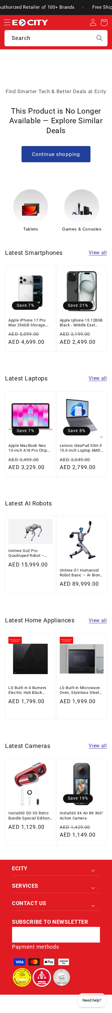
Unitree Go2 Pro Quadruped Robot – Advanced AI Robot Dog (30, 553)
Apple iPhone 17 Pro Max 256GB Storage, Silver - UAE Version (27, 323)
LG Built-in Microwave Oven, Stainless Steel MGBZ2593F (80, 690)
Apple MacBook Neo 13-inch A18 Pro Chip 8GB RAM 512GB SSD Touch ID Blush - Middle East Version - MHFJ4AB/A (28, 448)
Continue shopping (56, 154)
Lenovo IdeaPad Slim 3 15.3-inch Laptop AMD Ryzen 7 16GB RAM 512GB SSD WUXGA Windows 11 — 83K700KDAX (81, 448)
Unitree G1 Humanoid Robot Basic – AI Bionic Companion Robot (82, 573)
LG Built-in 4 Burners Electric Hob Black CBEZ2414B (27, 690)
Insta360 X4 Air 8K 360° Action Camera (82, 815)
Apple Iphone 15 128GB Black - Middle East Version (81, 323)
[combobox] (56, 38)
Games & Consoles (82, 229)
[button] (7, 22)
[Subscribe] (92, 935)
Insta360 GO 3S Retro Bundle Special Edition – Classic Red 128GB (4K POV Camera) (29, 816)
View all (98, 252)
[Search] (99, 38)
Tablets (30, 229)
